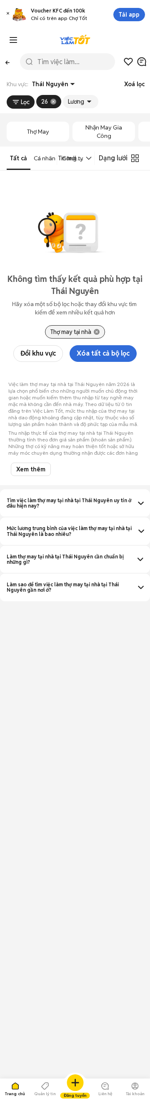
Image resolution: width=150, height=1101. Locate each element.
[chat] (142, 61)
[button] (8, 14)
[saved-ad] (128, 61)
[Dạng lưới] (135, 158)
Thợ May (38, 131)
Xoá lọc (134, 84)
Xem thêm (30, 469)
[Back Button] (7, 62)
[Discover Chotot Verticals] (13, 40)
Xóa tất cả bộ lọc (103, 353)
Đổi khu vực (38, 353)
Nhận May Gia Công (103, 131)
